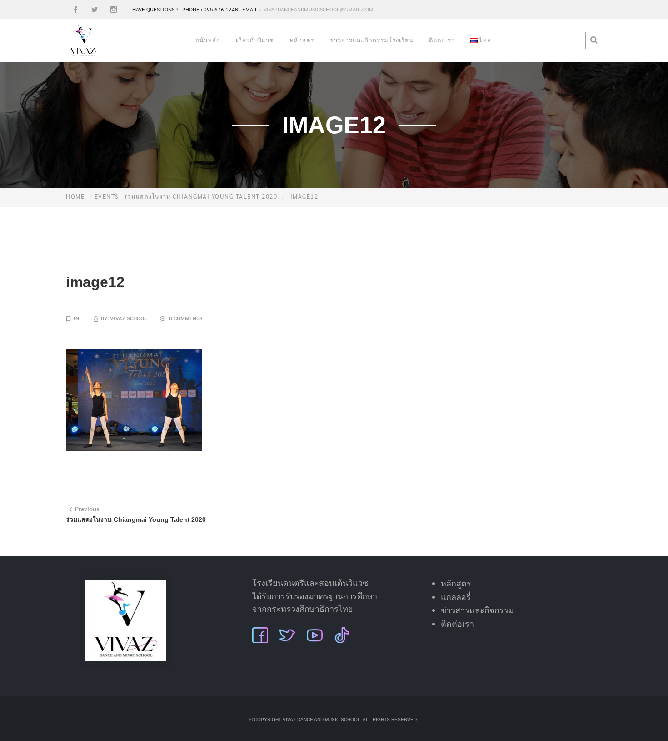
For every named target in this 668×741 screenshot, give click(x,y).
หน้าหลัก (207, 40)
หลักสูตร (301, 40)
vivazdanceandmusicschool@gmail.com (318, 9)
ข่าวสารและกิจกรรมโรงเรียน (371, 40)
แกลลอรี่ (456, 597)
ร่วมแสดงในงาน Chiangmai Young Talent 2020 (200, 196)
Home (75, 196)
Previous (87, 508)
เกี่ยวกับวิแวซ (255, 40)
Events (107, 196)
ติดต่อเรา (442, 40)
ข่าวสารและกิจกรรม (477, 610)
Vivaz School (128, 318)
